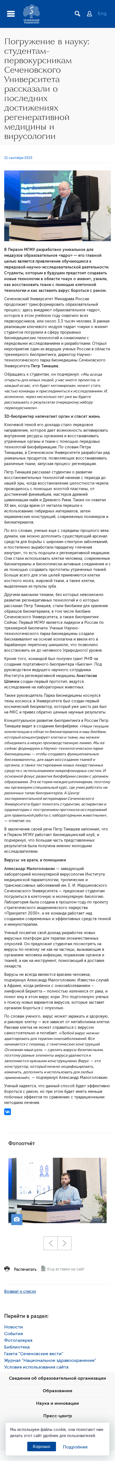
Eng (102, 13)
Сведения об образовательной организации (57, 1378)
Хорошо (41, 1446)
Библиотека (17, 1347)
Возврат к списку (20, 1291)
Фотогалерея (18, 1340)
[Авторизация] (92, 14)
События (13, 1333)
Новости (13, 1327)
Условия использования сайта (36, 1367)
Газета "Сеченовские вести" (33, 1353)
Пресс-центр (57, 1415)
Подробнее (75, 1447)
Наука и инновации (57, 1403)
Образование (57, 1390)
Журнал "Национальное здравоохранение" (50, 1360)
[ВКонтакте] (7, 1111)
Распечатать (25, 1269)
